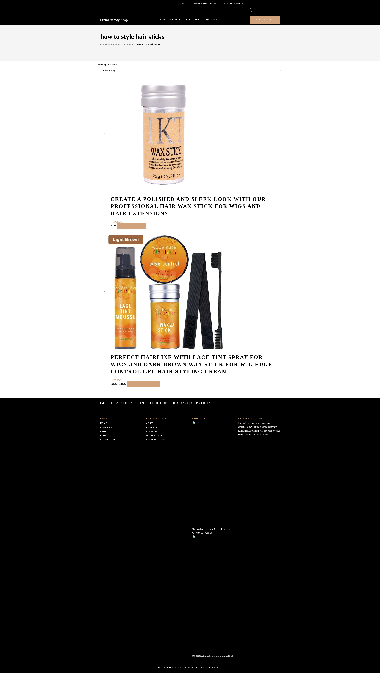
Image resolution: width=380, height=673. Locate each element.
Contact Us (211, 20)
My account (154, 436)
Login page (153, 431)
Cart (149, 423)
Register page (156, 440)
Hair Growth (117, 221)
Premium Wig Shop (114, 20)
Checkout (153, 427)
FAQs (103, 403)
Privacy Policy (121, 403)
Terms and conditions (152, 403)
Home (163, 20)
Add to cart (131, 226)
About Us (175, 20)
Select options (143, 384)
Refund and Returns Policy (191, 403)
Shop (187, 20)
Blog (197, 20)
